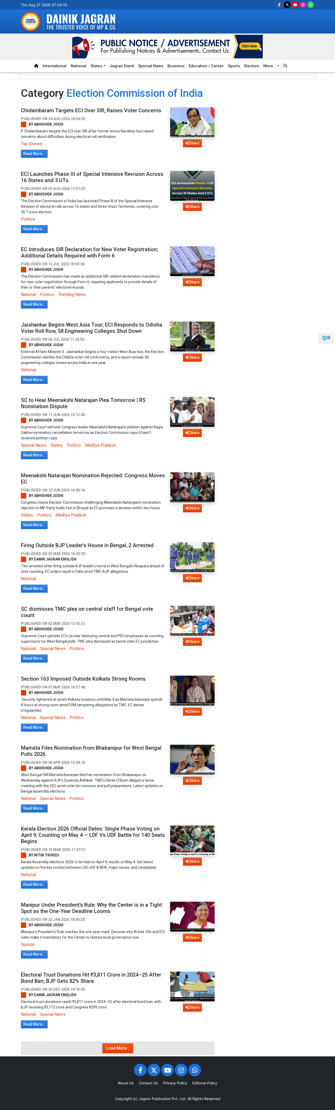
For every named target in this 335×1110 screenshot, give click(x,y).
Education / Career (206, 66)
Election (251, 66)
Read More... (34, 154)
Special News (150, 66)
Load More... (118, 1048)
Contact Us (148, 1083)
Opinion (28, 944)
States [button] (96, 66)
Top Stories (31, 143)
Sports (234, 66)
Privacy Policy (175, 1083)
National (78, 66)
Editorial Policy (204, 1083)
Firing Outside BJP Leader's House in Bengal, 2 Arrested (87, 545)
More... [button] (269, 66)
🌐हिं (326, 337)
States (57, 445)
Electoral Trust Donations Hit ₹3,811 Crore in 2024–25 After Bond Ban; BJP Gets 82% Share (91, 978)
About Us (125, 1083)
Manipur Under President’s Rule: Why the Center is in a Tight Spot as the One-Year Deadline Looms (91, 908)
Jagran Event (122, 66)
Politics (28, 219)
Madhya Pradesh (100, 445)
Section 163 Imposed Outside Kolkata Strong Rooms (83, 679)
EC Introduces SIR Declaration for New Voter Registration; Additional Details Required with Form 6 (89, 252)
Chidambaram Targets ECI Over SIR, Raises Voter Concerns (91, 110)
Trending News (72, 294)
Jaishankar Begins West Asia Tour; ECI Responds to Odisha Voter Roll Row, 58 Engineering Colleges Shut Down (91, 328)
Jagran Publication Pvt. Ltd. (162, 1098)
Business (176, 66)
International (54, 66)
